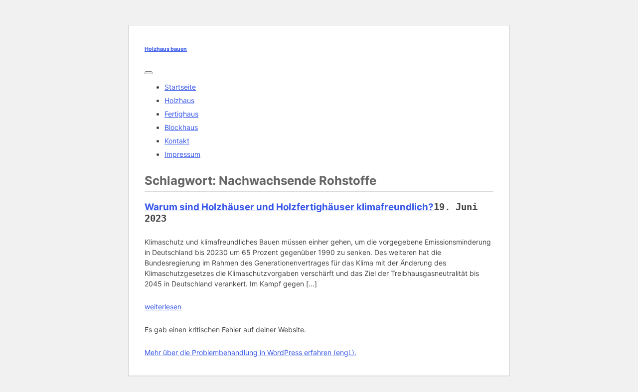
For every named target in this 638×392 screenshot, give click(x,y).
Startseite (180, 87)
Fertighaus (181, 114)
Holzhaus (179, 100)
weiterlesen (163, 306)
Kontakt (176, 140)
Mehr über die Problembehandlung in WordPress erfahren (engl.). (250, 352)
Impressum (182, 154)
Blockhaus (181, 127)
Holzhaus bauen (166, 49)
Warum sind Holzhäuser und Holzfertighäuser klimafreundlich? (289, 207)
